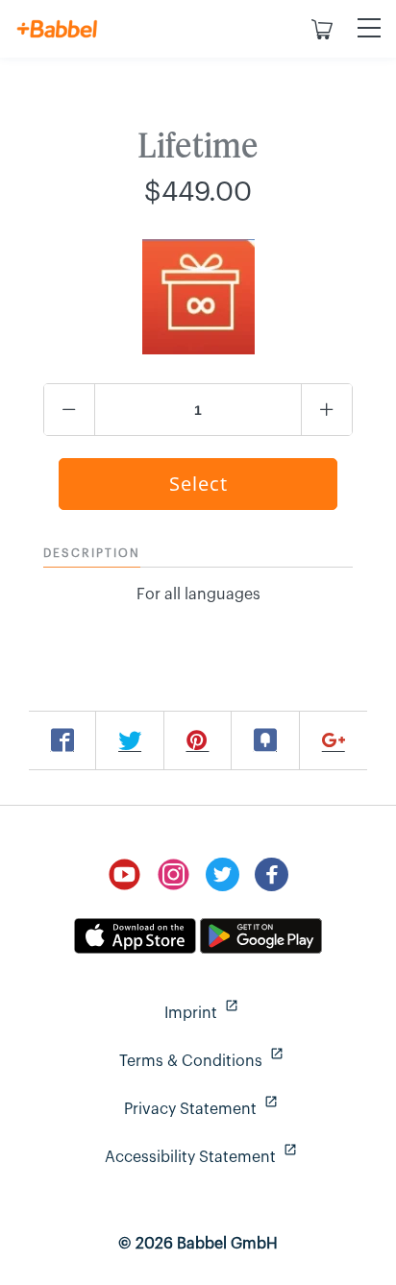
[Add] (333, 740)
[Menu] (369, 29)
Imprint (268, 1013)
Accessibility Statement (238, 1157)
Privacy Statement (248, 1109)
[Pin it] (198, 740)
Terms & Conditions (245, 1061)
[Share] (62, 740)
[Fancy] (265, 740)
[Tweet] (129, 740)
